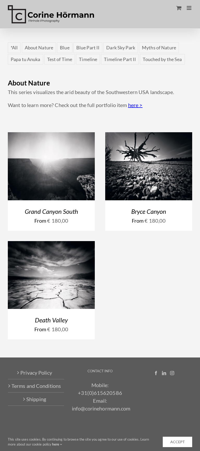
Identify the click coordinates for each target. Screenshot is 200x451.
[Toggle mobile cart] (179, 8)
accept (177, 442)
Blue (64, 47)
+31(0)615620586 (100, 393)
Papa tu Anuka (25, 59)
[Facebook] (156, 373)
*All (14, 47)
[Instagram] (172, 373)
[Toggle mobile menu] (189, 8)
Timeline (88, 59)
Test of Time (59, 59)
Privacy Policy (36, 372)
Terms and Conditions (36, 386)
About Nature (39, 47)
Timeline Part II (120, 59)
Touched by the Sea (162, 59)
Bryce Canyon (148, 211)
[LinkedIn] (164, 373)
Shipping (36, 399)
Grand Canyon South (51, 211)
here (56, 444)
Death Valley (51, 320)
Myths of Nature (159, 47)
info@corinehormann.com (101, 408)
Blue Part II (87, 47)
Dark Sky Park (120, 47)
